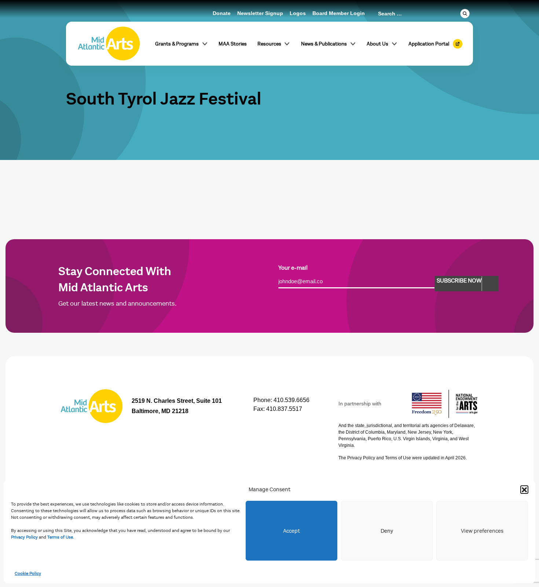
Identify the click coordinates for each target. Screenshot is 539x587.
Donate (222, 13)
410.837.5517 (284, 409)
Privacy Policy (24, 537)
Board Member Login (338, 13)
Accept (291, 531)
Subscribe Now (459, 280)
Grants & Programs (177, 44)
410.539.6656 (291, 400)
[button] (524, 489)
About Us (377, 44)
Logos (298, 13)
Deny (387, 531)
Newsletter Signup (260, 13)
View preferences (482, 531)
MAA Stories (233, 44)
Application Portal (428, 44)
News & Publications (324, 44)
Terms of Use (60, 537)
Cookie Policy (28, 573)
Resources (269, 44)
